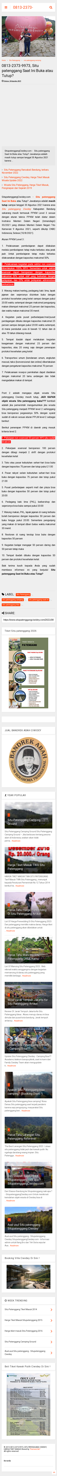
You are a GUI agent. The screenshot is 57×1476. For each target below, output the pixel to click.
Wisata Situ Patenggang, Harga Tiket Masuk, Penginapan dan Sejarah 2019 (25, 186)
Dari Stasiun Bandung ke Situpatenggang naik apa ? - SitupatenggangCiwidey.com (26, 1179)
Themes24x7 (35, 1449)
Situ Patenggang (14, 60)
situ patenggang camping (32, 60)
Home (4, 60)
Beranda (7, 1461)
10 (9, 1219)
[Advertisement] (28, 115)
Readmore (16, 841)
